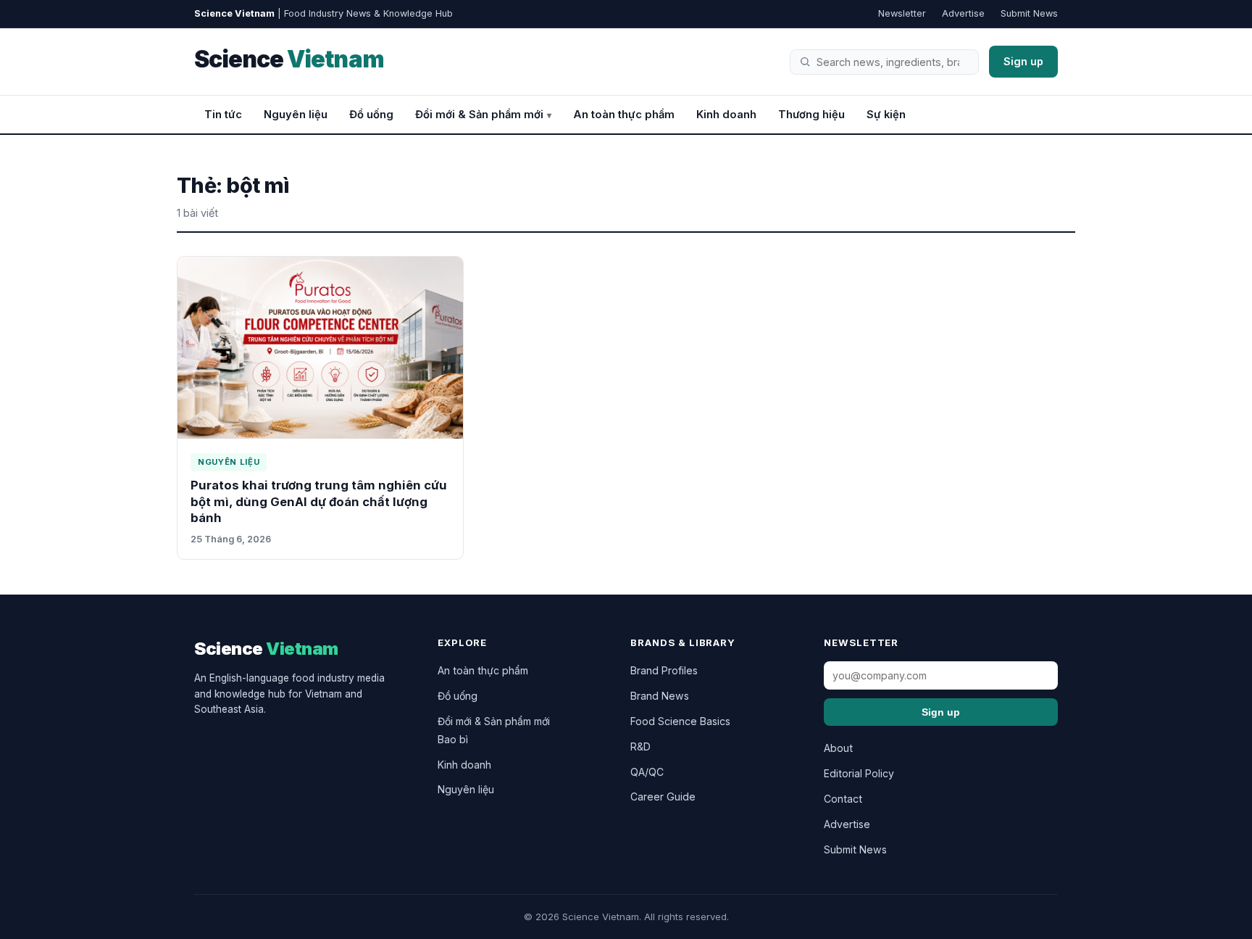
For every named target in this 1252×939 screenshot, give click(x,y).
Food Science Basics (680, 721)
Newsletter (902, 13)
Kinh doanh (726, 114)
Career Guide (663, 796)
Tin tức (223, 114)
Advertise (963, 13)
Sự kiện (886, 114)
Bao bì (453, 739)
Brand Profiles (664, 670)
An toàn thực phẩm (624, 114)
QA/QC (647, 772)
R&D (640, 746)
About (838, 748)
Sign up (1023, 61)
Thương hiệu (811, 114)
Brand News (659, 696)
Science (289, 59)
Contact (843, 799)
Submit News (1029, 13)
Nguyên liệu (295, 114)
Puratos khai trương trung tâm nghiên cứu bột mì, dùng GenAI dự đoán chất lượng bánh (319, 501)
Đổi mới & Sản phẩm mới (479, 114)
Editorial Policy (859, 773)
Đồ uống (371, 114)
